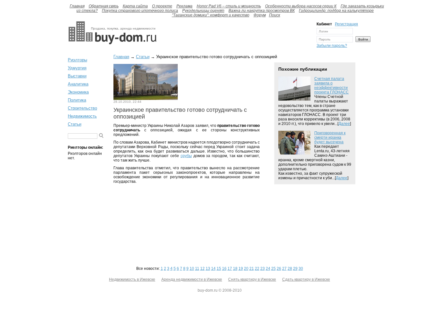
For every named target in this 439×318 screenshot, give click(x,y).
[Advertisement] (235, 36)
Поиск (274, 15)
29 (295, 268)
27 (284, 268)
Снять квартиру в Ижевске (252, 279)
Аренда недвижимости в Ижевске (191, 279)
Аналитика (78, 84)
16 (224, 268)
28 (290, 268)
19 (240, 268)
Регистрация (346, 24)
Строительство (82, 108)
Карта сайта (135, 6)
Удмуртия (77, 68)
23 (262, 268)
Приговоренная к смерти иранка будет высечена (329, 137)
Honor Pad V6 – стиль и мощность (229, 6)
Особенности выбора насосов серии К (300, 6)
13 (208, 268)
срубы (186, 156)
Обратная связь (104, 6)
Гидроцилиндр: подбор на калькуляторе (336, 10)
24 (268, 268)
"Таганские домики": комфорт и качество (210, 15)
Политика (77, 100)
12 (202, 268)
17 (230, 268)
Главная (77, 6)
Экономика (78, 92)
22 (257, 268)
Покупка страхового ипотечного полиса (140, 10)
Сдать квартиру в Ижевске (306, 279)
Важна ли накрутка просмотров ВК (261, 10)
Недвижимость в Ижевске (132, 279)
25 (273, 268)
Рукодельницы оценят (203, 10)
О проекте (162, 6)
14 (213, 268)
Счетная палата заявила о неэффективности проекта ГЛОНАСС (331, 85)
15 (219, 268)
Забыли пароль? (332, 45)
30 (301, 268)
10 (192, 268)
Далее (344, 123)
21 (251, 268)
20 (246, 268)
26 (279, 268)
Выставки (77, 76)
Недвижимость (82, 116)
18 (235, 268)
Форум (260, 15)
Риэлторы (77, 59)
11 (197, 268)
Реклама (184, 6)
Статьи (74, 124)
